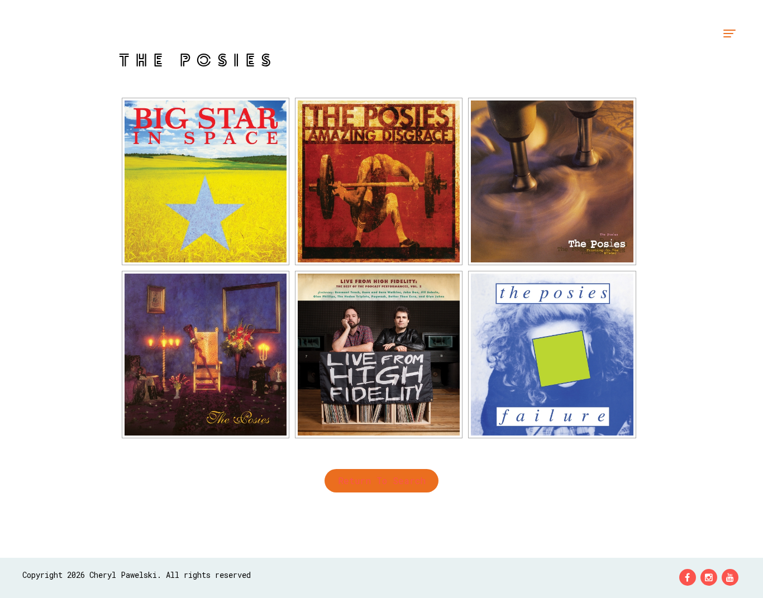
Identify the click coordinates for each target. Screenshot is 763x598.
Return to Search (382, 480)
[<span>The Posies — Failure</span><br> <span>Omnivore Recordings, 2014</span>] (552, 355)
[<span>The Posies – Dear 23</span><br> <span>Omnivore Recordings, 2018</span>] (206, 355)
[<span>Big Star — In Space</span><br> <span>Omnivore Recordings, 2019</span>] (206, 181)
